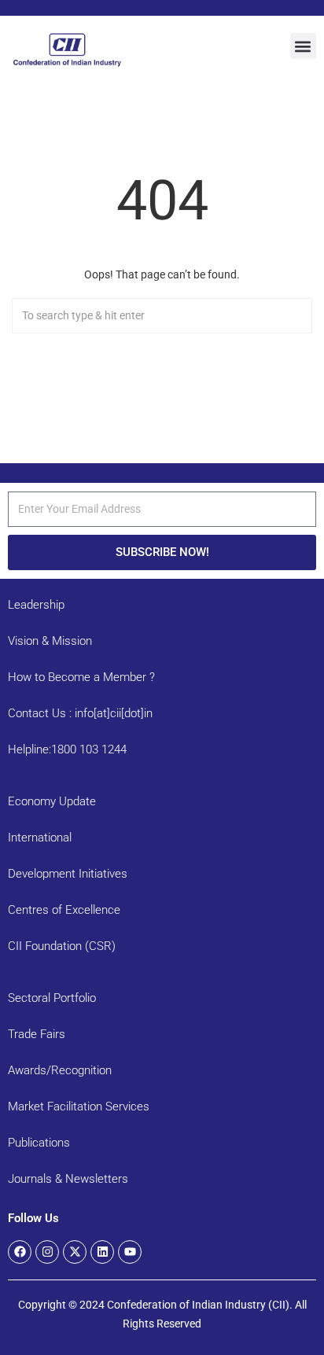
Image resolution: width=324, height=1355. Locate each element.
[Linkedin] (102, 1252)
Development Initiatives (67, 874)
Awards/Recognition (60, 1070)
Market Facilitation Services (78, 1106)
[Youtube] (130, 1252)
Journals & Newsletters (68, 1179)
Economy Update (52, 801)
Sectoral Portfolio (52, 998)
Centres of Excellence (64, 910)
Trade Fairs (36, 1034)
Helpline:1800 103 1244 (67, 749)
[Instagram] (47, 1252)
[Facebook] (19, 1252)
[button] (303, 46)
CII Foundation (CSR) (62, 946)
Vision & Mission (50, 641)
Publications (39, 1143)
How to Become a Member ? (81, 677)
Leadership (36, 605)
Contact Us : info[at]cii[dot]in (80, 713)
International (40, 837)
